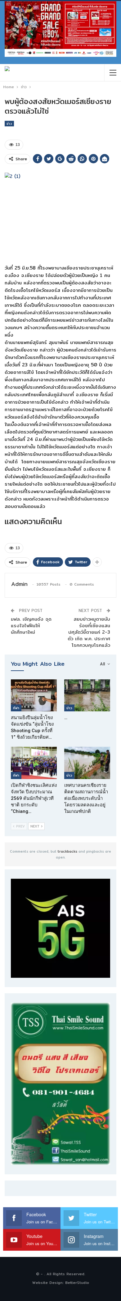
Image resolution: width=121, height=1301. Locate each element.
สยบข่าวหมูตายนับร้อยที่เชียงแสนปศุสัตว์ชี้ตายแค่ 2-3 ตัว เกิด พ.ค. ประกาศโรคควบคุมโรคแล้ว (89, 632)
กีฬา (16, 708)
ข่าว (9, 123)
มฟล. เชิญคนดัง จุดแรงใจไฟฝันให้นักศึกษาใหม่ (31, 625)
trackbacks (67, 851)
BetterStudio (77, 1282)
